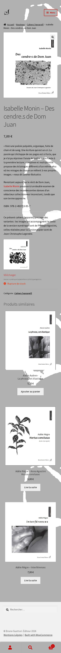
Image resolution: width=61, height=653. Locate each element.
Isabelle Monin (11, 186)
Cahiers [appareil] (35, 24)
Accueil (10, 24)
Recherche (30, 647)
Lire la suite (30, 487)
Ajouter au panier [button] (30, 391)
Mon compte (10, 647)
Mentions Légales (13, 634)
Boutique (20, 24)
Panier (47, 645)
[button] (52, 37)
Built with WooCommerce (38, 634)
